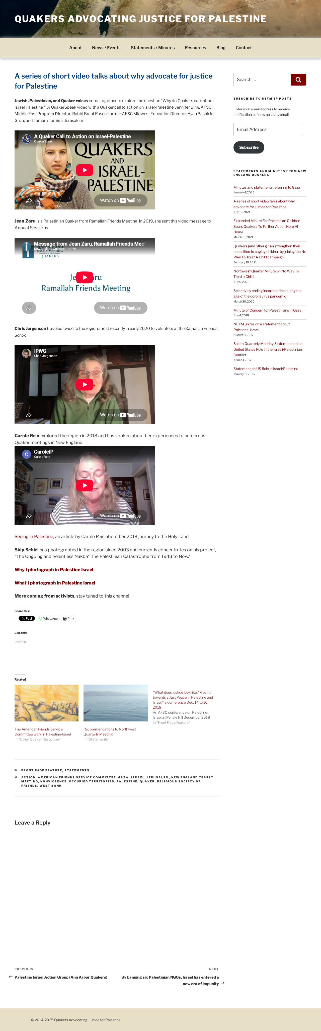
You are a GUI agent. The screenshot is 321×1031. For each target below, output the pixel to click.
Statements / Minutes (153, 47)
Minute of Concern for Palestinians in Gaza (267, 310)
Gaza (123, 777)
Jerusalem (158, 777)
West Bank (51, 785)
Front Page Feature (41, 770)
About (75, 47)
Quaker (147, 781)
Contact (244, 47)
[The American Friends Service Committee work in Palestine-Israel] (47, 703)
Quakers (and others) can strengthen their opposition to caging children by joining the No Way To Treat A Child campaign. (269, 251)
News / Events (106, 47)
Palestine (127, 781)
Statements (77, 770)
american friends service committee (77, 777)
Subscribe (249, 147)
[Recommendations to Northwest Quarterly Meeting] (116, 703)
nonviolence (53, 781)
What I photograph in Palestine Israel (55, 582)
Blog (220, 47)
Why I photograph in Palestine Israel (54, 569)
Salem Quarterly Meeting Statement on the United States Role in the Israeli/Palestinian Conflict (267, 349)
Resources (195, 47)
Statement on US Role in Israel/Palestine (265, 368)
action (28, 777)
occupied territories (91, 781)
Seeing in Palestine (34, 536)
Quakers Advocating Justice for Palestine (141, 18)
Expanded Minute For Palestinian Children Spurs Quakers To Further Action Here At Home (266, 226)
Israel (138, 777)
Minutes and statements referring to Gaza (266, 187)
